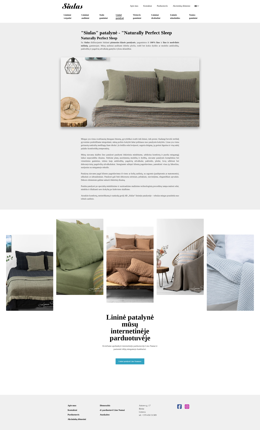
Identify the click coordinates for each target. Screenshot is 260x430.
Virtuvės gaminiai (137, 16)
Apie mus (134, 6)
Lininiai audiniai (85, 16)
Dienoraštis (105, 405)
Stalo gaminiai (103, 16)
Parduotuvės (162, 6)
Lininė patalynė (120, 16)
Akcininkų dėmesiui (181, 6)
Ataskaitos (105, 414)
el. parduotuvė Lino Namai (112, 410)
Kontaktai (147, 6)
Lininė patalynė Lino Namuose (130, 361)
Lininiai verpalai (67, 16)
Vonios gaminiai (193, 16)
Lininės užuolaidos (175, 16)
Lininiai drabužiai (155, 16)
